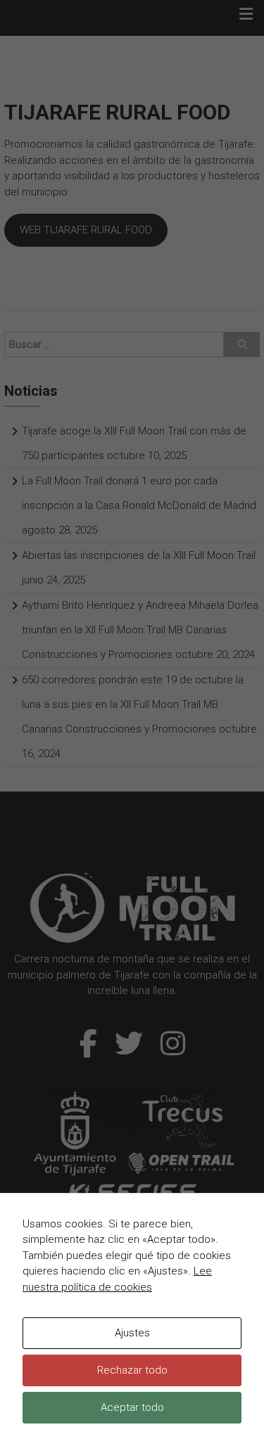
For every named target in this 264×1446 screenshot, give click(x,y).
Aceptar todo (132, 1407)
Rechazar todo (132, 1370)
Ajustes (132, 1332)
